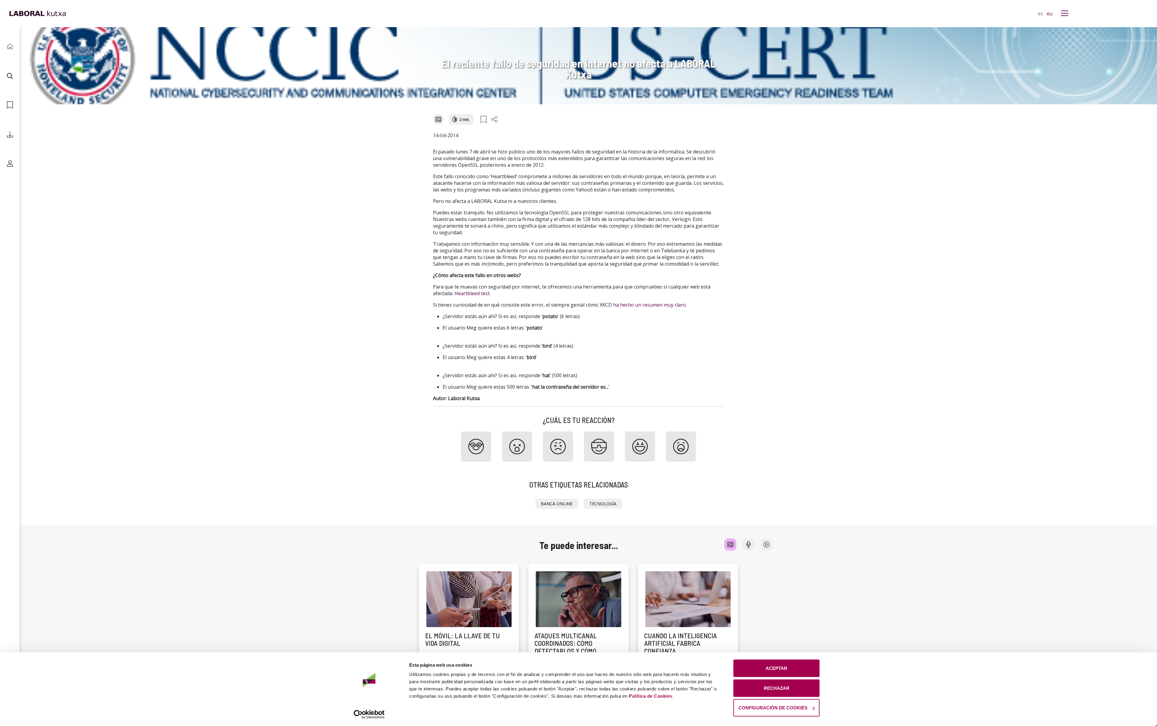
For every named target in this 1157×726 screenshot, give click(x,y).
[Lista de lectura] (10, 105)
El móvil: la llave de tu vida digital (462, 639)
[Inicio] (10, 46)
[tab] (730, 544)
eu (1049, 13)
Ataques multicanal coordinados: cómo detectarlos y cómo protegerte (566, 647)
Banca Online (556, 504)
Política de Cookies (650, 696)
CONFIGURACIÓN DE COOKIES (772, 707)
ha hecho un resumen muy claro (649, 304)
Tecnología (602, 504)
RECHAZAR (776, 687)
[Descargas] (10, 134)
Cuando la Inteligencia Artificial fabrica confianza (680, 643)
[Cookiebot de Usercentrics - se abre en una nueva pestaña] (369, 714)
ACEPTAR (776, 668)
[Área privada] (10, 163)
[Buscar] (10, 76)
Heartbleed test (472, 293)
